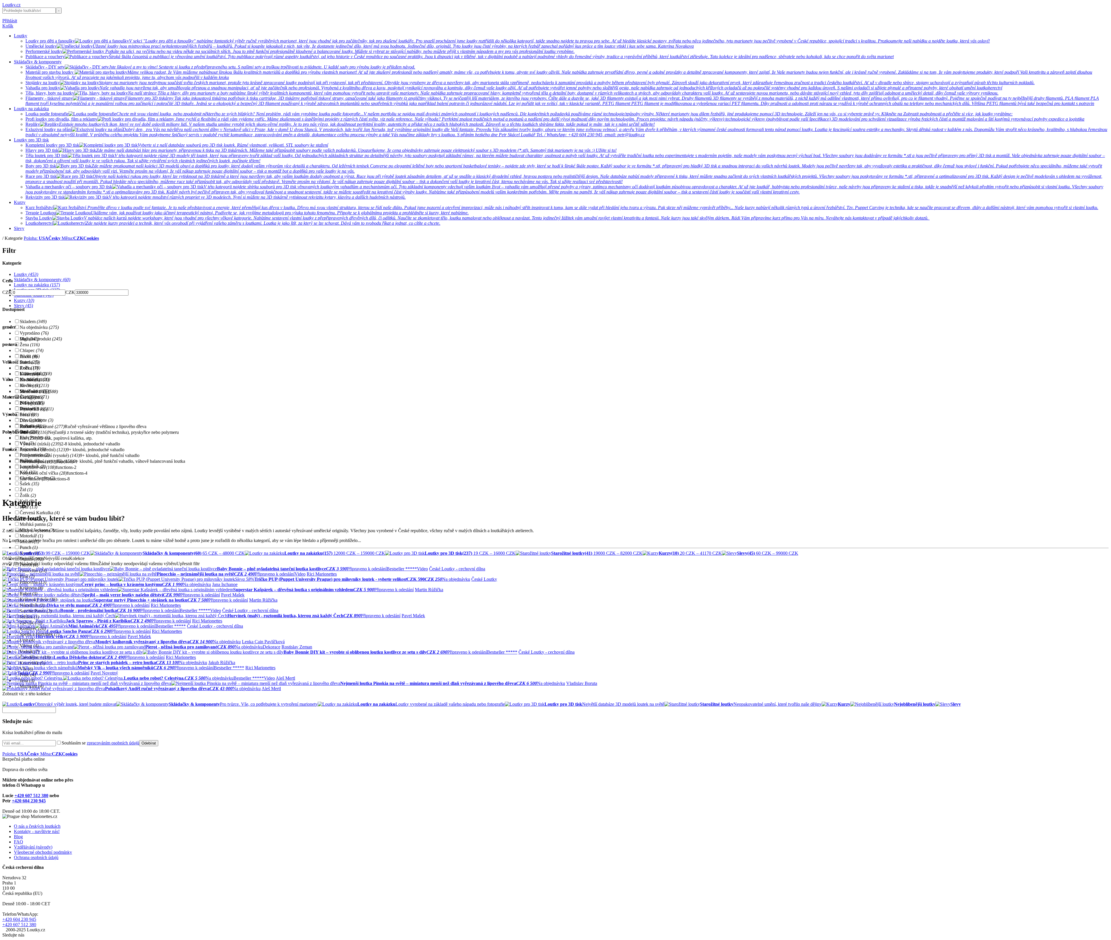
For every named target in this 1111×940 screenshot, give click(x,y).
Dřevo (31, 420)
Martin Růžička (429, 589)
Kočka (29, 368)
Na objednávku (39, 327)
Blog (18, 836)
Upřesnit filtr (188, 563)
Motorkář (31, 535)
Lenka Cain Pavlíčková (263, 641)
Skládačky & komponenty (38, 61)
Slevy (19, 228)
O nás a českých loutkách (37, 826)
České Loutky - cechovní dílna (457, 568)
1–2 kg (31, 397)
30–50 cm (34, 385)
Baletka (30, 362)
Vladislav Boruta (581, 683)
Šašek (29, 483)
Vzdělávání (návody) (33, 847)
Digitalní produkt (41, 338)
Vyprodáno (34, 333)
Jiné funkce (34, 478)
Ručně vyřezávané (42, 426)
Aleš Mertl (285, 678)
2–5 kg (31, 403)
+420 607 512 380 (31, 795)
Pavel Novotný (104, 672)
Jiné (29, 438)
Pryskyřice (34, 408)
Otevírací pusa (38, 461)
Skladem (33, 321)
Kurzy (19, 202)
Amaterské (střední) (43, 449)
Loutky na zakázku (31, 108)
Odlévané (34, 432)
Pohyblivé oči (38, 467)
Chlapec (31, 350)
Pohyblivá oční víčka (43, 473)
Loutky (20, 35)
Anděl (28, 356)
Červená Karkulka (40, 512)
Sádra (29, 414)
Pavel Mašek (232, 594)
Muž (29, 338)
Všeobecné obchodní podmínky (43, 852)
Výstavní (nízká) (40, 443)
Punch (29, 547)
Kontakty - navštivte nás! (37, 831)
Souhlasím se (100, 742)
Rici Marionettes (322, 574)
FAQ (18, 841)
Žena (30, 344)
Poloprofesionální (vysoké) (50, 455)
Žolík (28, 495)
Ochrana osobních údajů (36, 857)
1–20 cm (33, 373)
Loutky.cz (11, 4)
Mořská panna (36, 524)
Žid (26, 489)
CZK (7, 292)
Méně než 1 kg (39, 391)
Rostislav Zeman (297, 646)
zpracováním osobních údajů (113, 742)
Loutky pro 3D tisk (31, 139)
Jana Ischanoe (225, 584)
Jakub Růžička (221, 662)
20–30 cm (34, 379)
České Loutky (484, 579)
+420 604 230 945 (29, 800)
